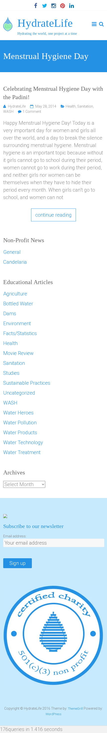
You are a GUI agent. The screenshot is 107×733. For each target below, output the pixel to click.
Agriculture (15, 294)
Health (71, 106)
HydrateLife (45, 23)
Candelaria (15, 262)
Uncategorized (19, 393)
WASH (8, 112)
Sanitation (85, 106)
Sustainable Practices (26, 383)
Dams (9, 314)
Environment (17, 323)
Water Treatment (22, 452)
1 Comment (32, 112)
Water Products (20, 433)
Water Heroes (18, 413)
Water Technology (23, 442)
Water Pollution (20, 423)
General (12, 252)
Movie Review (18, 353)
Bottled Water (18, 304)
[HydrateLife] (7, 20)
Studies (11, 373)
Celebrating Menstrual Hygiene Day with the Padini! (53, 93)
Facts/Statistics (20, 333)
